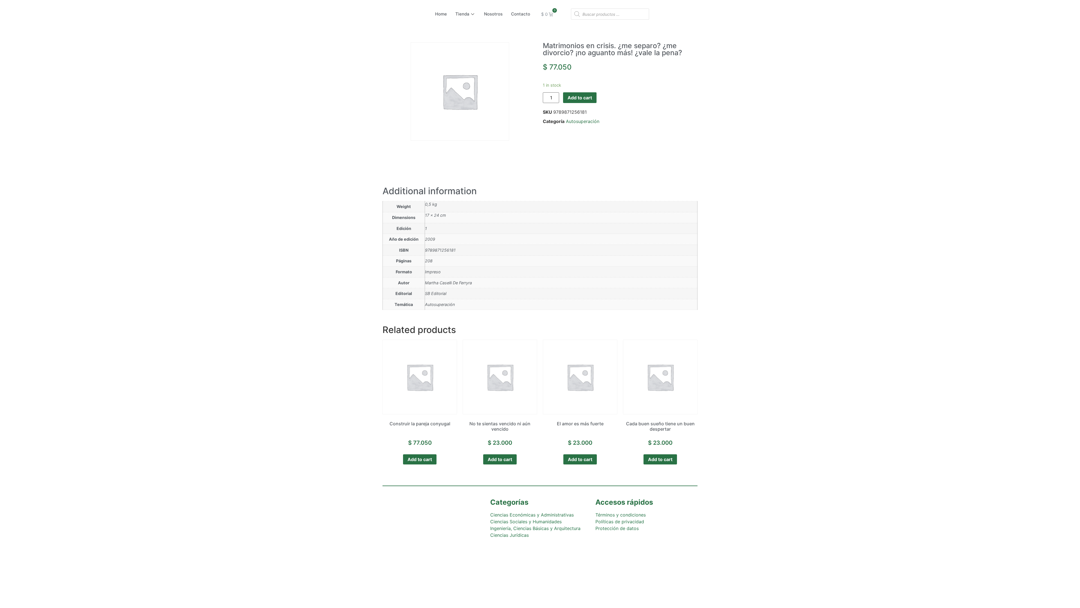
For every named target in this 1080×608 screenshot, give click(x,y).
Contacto (520, 14)
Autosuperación (582, 121)
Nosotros (493, 14)
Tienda (462, 14)
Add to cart (580, 97)
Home (441, 14)
